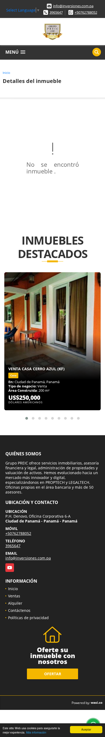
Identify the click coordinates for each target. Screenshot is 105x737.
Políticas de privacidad (28, 617)
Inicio (6, 73)
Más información (36, 732)
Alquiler (15, 603)
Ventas (14, 595)
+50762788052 (86, 12)
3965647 (56, 12)
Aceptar (86, 729)
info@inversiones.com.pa (73, 5)
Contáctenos (19, 610)
